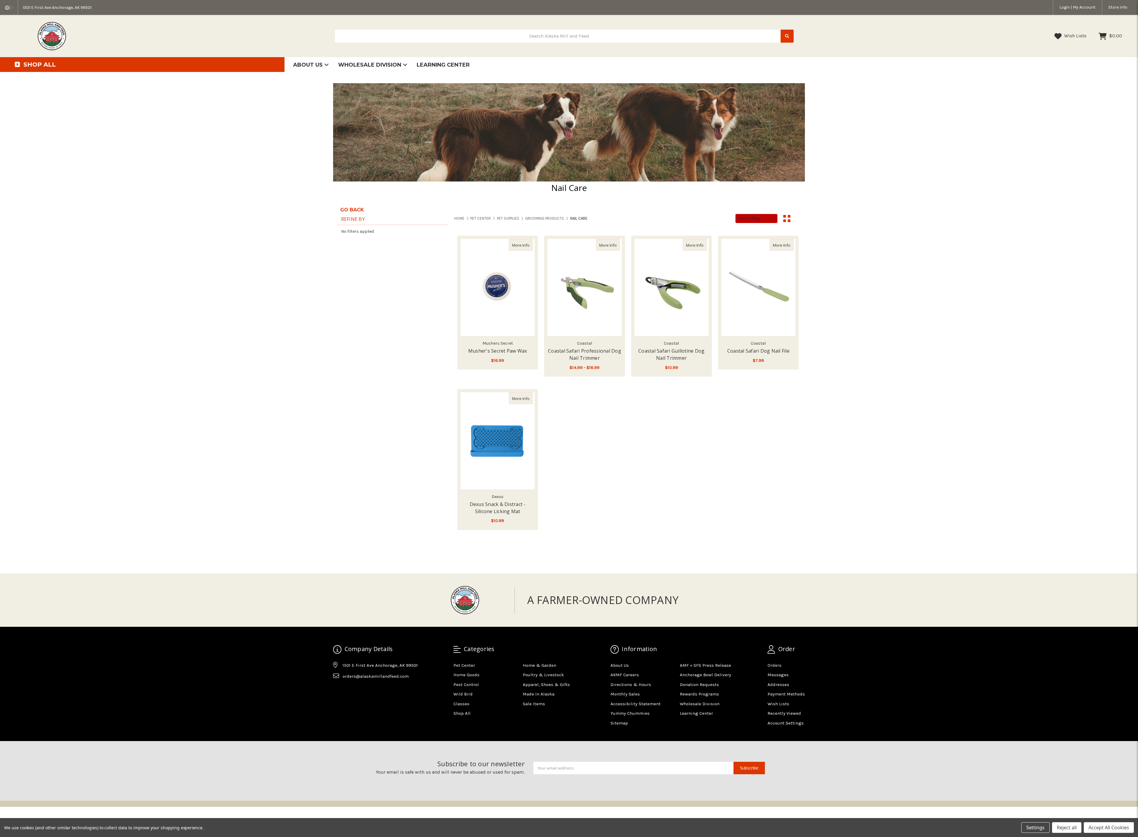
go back (352, 210)
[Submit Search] (787, 36)
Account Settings (786, 723)
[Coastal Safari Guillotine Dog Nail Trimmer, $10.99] (671, 287)
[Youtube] (360, 691)
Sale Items (534, 703)
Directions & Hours (630, 684)
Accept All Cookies (1109, 827)
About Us (308, 65)
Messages (778, 674)
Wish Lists (1074, 35)
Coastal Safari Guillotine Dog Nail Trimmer (671, 354)
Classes (461, 703)
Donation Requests (699, 684)
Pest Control (466, 684)
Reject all (1067, 827)
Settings (1035, 827)
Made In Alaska (538, 694)
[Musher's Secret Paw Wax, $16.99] (497, 287)
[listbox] (756, 218)
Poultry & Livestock (543, 674)
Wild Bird (463, 694)
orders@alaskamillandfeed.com (376, 676)
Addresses (778, 684)
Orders (774, 665)
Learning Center (443, 65)
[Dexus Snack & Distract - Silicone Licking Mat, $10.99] (497, 441)
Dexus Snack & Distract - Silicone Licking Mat (498, 508)
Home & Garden (539, 665)
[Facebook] (337, 691)
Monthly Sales (625, 694)
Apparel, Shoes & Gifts (546, 684)
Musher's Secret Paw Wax (497, 351)
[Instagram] (349, 691)
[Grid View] (786, 218)
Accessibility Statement (635, 703)
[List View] (798, 218)
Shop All (462, 713)
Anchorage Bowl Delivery (705, 674)
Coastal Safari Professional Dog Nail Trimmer (584, 354)
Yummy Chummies (630, 713)
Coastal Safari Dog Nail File (758, 351)
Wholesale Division (370, 65)
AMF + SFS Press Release (705, 665)
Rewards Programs (699, 694)
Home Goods (466, 674)
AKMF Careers (624, 674)
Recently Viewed (784, 713)
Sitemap (619, 723)
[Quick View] (527, 245)
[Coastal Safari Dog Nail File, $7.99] (758, 287)
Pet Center (464, 665)
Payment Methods (786, 694)
